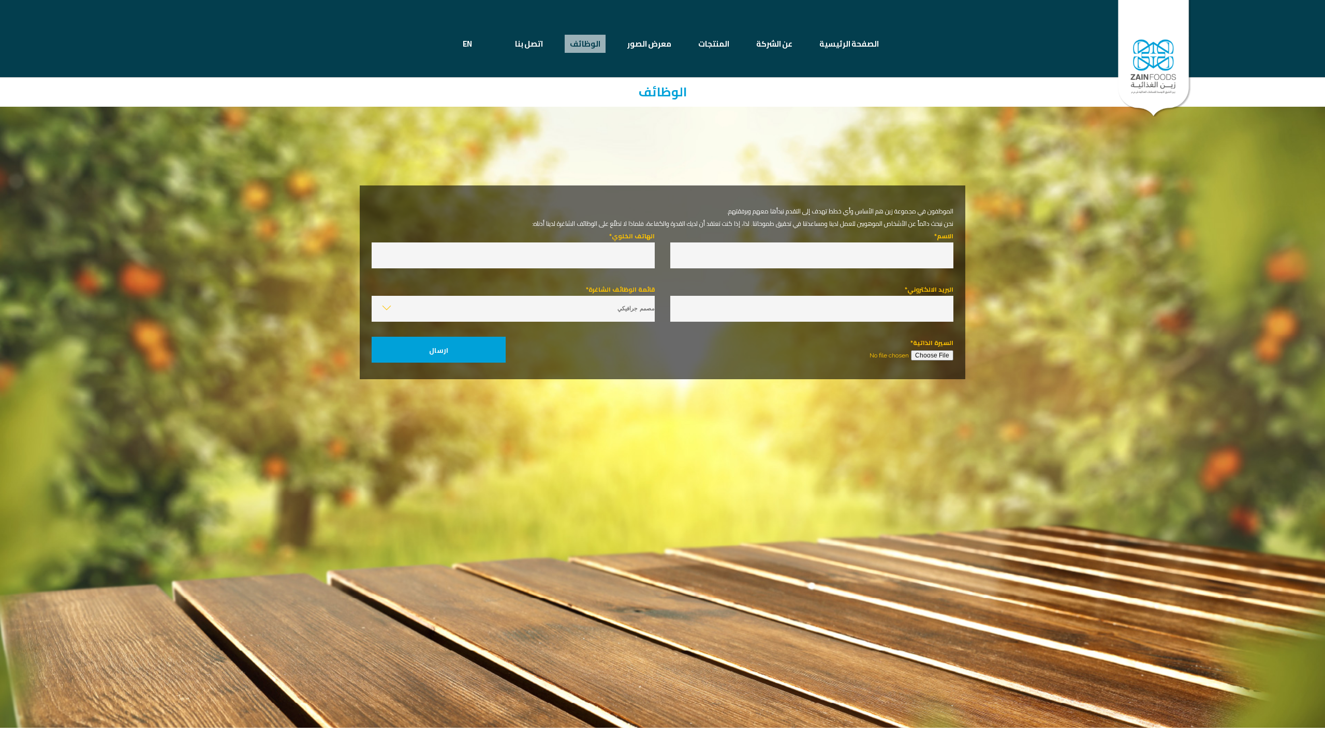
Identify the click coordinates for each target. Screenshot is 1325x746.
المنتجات (713, 43)
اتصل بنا (529, 43)
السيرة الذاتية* (931, 343)
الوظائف (585, 43)
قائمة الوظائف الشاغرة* (620, 289)
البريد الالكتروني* (929, 289)
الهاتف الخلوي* (632, 236)
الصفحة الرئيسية (849, 43)
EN (467, 43)
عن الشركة (774, 43)
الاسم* (943, 236)
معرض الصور (649, 43)
